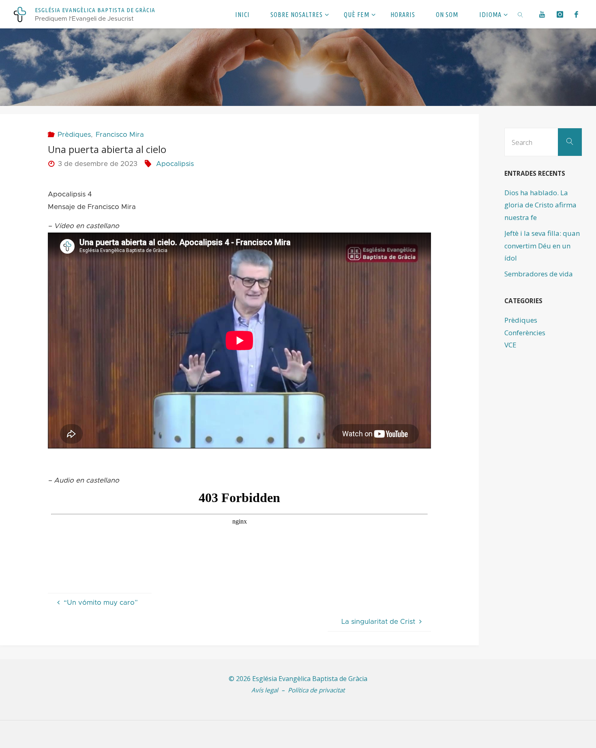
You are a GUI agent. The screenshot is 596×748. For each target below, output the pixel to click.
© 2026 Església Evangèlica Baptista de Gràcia (298, 678)
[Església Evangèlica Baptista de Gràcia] (20, 14)
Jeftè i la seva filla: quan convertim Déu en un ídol (542, 245)
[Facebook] (576, 14)
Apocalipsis (175, 163)
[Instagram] (560, 14)
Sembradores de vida (538, 273)
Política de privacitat (316, 690)
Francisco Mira (120, 134)
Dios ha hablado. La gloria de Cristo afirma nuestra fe (540, 205)
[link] (521, 14)
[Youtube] (542, 14)
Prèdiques (74, 134)
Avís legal (264, 690)
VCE (510, 344)
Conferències (524, 332)
